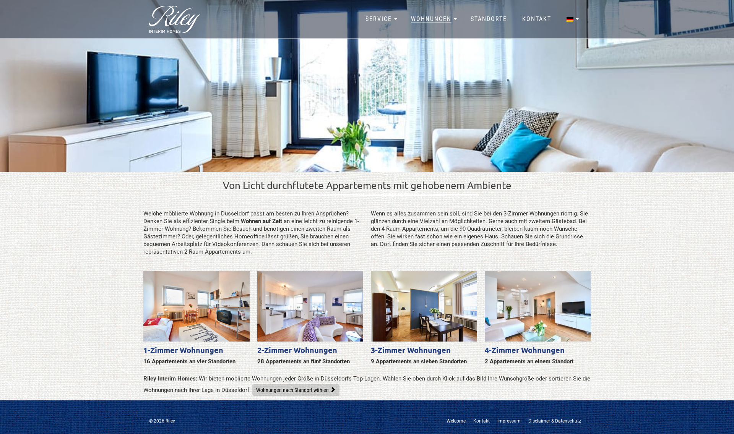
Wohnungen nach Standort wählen (292, 390)
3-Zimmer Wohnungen (411, 350)
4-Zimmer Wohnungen (525, 350)
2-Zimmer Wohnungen (297, 350)
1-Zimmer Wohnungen (183, 350)
